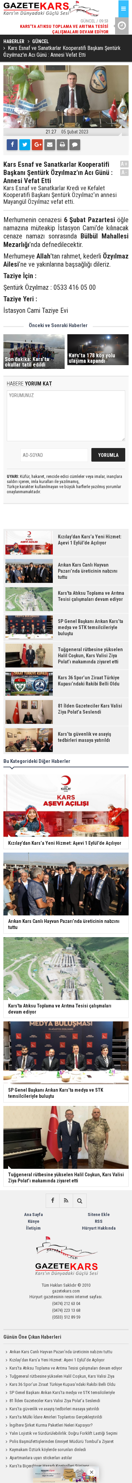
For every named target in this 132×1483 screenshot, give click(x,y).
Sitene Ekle (99, 1214)
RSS (99, 1221)
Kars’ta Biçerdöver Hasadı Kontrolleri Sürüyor (49, 1465)
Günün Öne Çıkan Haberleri (32, 1337)
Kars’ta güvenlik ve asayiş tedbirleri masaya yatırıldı (54, 1408)
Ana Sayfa (33, 1214)
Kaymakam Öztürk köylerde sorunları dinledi (47, 1449)
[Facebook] (12, 144)
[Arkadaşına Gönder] (49, 144)
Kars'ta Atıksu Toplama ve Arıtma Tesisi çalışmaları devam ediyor (65, 1368)
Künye (33, 1221)
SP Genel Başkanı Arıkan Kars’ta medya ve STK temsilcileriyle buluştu (59, 1393)
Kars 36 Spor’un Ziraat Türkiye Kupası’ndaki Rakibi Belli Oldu (62, 1384)
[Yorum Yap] (74, 144)
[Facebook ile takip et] (52, 1201)
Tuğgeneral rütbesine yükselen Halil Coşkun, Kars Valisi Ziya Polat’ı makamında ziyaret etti (58, 1377)
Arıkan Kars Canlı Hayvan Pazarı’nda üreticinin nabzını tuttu (60, 1351)
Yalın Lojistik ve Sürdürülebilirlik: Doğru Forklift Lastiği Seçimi (63, 1433)
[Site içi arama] (79, 1201)
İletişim (33, 1228)
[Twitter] (24, 144)
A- (125, 172)
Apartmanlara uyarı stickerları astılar (40, 1457)
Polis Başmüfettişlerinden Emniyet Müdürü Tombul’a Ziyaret (61, 1441)
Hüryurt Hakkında (98, 1228)
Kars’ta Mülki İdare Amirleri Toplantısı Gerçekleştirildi (55, 1416)
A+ (124, 164)
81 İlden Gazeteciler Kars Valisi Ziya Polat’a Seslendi (54, 1400)
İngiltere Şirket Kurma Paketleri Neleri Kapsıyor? (51, 1425)
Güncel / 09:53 (64, 26)
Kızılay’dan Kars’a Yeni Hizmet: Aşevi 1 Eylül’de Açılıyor (57, 1359)
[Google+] (37, 144)
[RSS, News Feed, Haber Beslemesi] (66, 1201)
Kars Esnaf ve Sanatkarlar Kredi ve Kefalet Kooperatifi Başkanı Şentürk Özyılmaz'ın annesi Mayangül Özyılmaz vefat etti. (60, 195)
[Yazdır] (62, 144)
